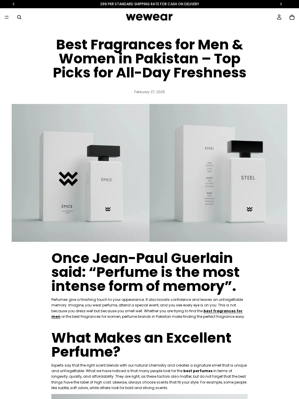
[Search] (19, 17)
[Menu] (6, 17)
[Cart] (292, 17)
